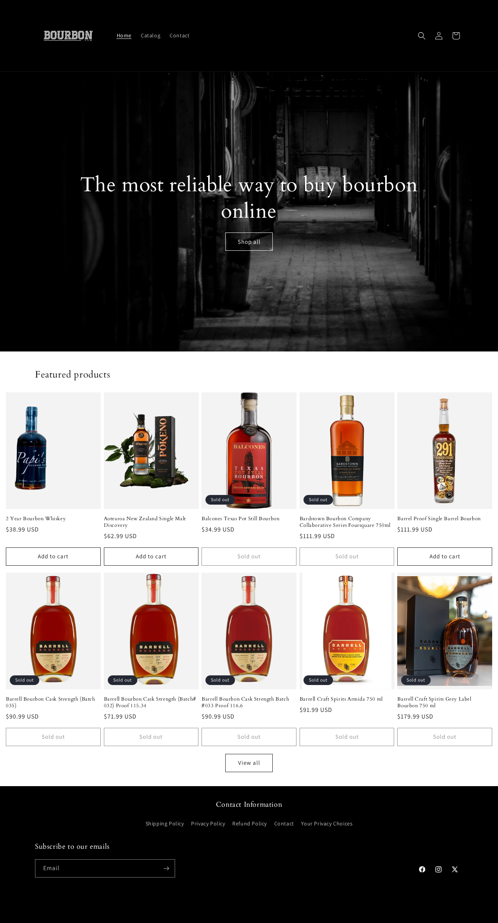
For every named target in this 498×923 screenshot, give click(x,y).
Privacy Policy (208, 823)
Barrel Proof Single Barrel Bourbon (438, 519)
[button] (421, 35)
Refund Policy (249, 823)
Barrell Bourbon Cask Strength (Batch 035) (50, 702)
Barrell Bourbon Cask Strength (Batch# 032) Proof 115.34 (150, 702)
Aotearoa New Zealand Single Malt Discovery (145, 522)
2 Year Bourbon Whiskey (36, 519)
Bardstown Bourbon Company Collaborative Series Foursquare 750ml (345, 522)
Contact (284, 823)
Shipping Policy (165, 823)
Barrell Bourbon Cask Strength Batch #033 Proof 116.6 (245, 702)
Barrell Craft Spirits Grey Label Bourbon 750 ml (434, 702)
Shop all (249, 241)
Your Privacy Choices (326, 823)
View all (249, 762)
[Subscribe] (166, 868)
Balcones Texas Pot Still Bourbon (240, 519)
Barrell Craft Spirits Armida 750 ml (341, 699)
